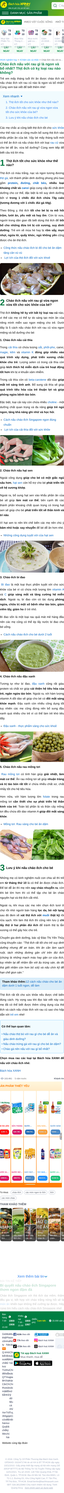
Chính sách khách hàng (11, 1357)
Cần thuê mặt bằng (4, 1389)
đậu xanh (38, 683)
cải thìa (12, 347)
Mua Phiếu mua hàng (7, 1339)
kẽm (12, 352)
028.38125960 (19, 1484)
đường (25, 183)
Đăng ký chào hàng (7, 1432)
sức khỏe (58, 127)
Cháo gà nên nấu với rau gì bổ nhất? (26, 1049)
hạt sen (17, 482)
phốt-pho (49, 347)
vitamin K (27, 352)
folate (46, 796)
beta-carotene (37, 379)
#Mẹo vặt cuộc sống (38, 21)
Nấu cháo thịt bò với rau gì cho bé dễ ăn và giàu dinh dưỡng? (30, 1037)
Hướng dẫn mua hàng (7, 1375)
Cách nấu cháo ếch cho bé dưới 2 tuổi (28, 634)
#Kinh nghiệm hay (8, 60)
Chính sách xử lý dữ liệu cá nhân (11, 1396)
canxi (25, 188)
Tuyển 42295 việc (11, 1416)
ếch (52, 1192)
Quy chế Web (4, 1430)
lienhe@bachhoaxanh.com (45, 1481)
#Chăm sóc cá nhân (29, 60)
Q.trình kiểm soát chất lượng (4, 1359)
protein (12, 183)
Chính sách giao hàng (11, 1375)
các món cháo (8, 1198)
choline (52, 402)
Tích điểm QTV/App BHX (4, 1375)
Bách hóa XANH (10, 1070)
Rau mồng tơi (10, 774)
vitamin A (58, 589)
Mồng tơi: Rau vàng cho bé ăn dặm (26, 824)
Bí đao (5, 584)
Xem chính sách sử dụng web (39, 1488)
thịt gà (4, 178)
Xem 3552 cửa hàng (4, 1417)
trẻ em (14, 1014)
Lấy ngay (6, 49)
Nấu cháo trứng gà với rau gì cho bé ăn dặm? (32, 1044)
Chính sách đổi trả (7, 1389)
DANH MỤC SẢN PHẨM (26, 13)
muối (45, 915)
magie (4, 352)
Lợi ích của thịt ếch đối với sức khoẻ (27, 257)
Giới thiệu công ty (4, 1341)
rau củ (53, 142)
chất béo (39, 183)
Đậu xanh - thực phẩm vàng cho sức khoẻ (30, 726)
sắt (40, 347)
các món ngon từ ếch (36, 1192)
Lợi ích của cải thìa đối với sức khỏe (27, 429)
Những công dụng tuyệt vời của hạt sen (29, 535)
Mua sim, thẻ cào (11, 1339)
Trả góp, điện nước (7, 1417)
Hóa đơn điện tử (7, 1357)
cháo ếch (16, 1192)
